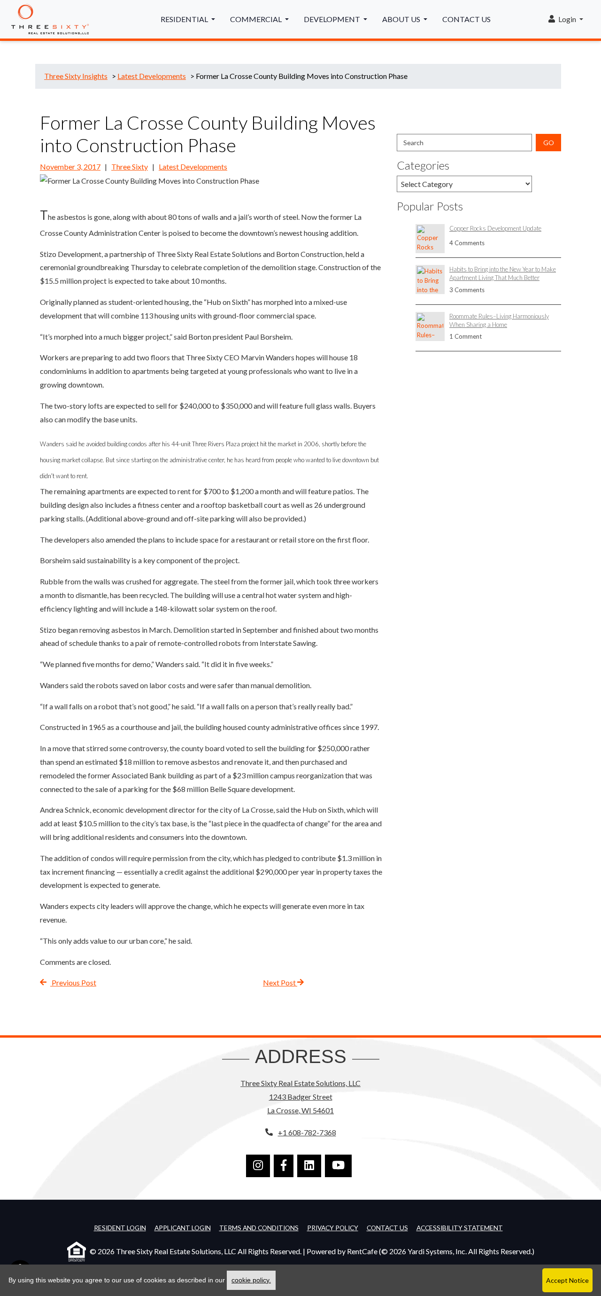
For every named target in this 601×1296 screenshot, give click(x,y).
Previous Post (73, 982)
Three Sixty (129, 166)
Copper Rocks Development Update (495, 228)
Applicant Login (182, 1227)
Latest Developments (193, 166)
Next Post (280, 982)
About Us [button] (402, 19)
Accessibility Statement (459, 1227)
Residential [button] (185, 19)
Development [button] (333, 19)
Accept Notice (567, 1280)
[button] (565, 19)
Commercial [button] (256, 19)
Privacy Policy (332, 1227)
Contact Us (466, 19)
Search (413, 143)
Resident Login (120, 1227)
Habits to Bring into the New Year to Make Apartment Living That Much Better (502, 273)
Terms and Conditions (259, 1227)
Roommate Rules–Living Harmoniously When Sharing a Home (499, 320)
